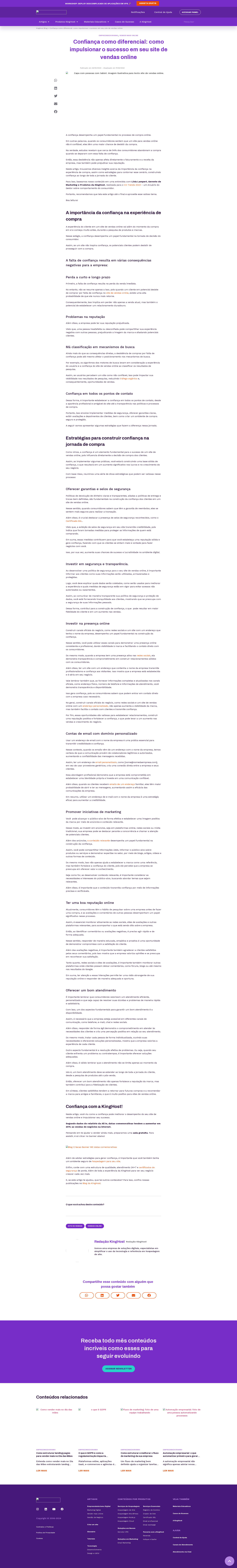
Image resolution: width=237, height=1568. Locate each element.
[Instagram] (37, 1509)
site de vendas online (117, 293)
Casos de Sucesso (180, 1513)
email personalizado (106, 762)
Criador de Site (149, 1514)
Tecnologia (92, 1546)
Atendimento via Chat (182, 1552)
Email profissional (150, 1521)
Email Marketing (124, 1543)
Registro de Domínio (151, 1510)
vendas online (95, 1226)
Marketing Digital (94, 1510)
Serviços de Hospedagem (129, 1506)
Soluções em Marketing (128, 1539)
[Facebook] (62, 1509)
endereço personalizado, (96, 706)
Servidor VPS (123, 1532)
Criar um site (92, 1525)
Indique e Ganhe (149, 1539)
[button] (44, 22)
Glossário (91, 1532)
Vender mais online (128, 35)
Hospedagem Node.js (126, 1517)
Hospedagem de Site (126, 1510)
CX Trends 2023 (132, 185)
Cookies (39, 1538)
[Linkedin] (45, 1509)
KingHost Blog (41, 28)
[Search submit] (199, 21)
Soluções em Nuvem (126, 1528)
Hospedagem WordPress (128, 1514)
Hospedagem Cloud (126, 1521)
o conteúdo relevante (98, 840)
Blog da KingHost (92, 1183)
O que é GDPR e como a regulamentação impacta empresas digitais (92, 1456)
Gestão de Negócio (95, 1517)
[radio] (112, 1205)
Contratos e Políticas (45, 1527)
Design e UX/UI (93, 1553)
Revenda (146, 1536)
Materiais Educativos (182, 1506)
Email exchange (149, 1525)
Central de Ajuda (180, 1538)
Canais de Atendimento (183, 1545)
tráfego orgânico (128, 378)
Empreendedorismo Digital (98, 1506)
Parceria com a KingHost (153, 1532)
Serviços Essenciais (151, 1506)
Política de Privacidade (45, 1533)
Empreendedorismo (108, 35)
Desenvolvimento (94, 1550)
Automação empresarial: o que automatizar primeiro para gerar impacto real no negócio (180, 1456)
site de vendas (75, 1226)
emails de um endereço (122, 784)
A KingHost (177, 1521)
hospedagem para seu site (106, 1161)
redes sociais (143, 655)
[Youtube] (54, 1509)
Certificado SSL (74, 521)
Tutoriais (91, 1539)
